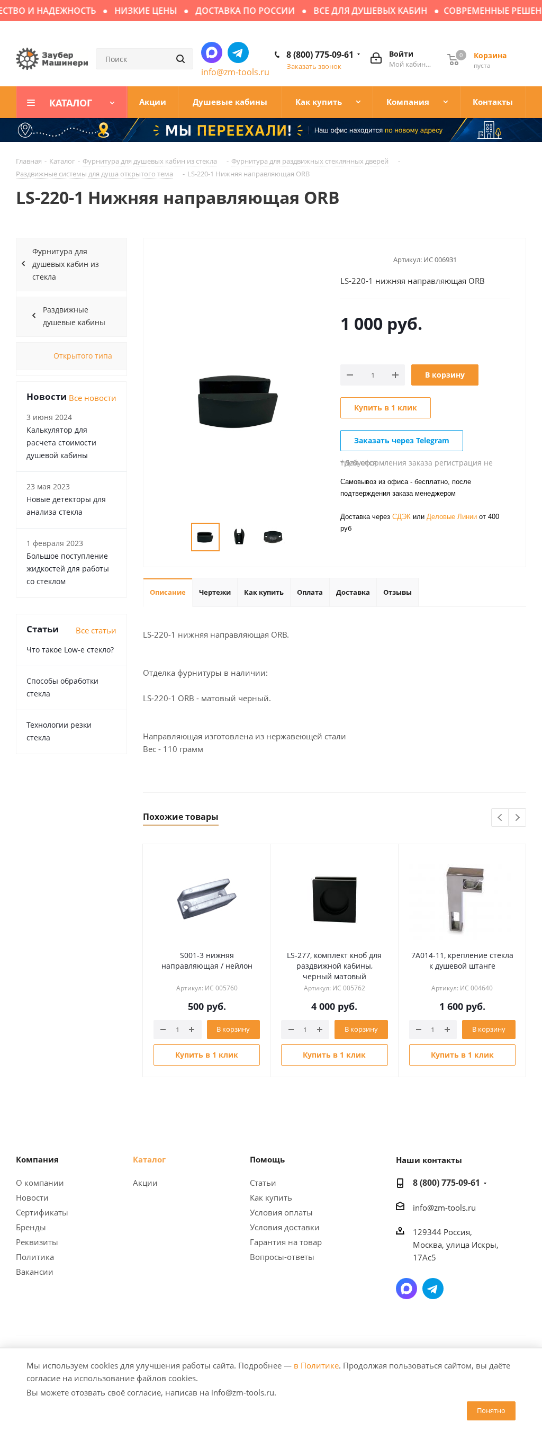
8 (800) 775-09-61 (320, 54)
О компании (40, 1182)
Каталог (149, 1159)
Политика (35, 1256)
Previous (500, 818)
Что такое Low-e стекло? (70, 650)
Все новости (92, 397)
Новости (32, 1197)
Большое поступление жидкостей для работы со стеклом (67, 568)
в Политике (316, 1365)
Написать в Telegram (238, 52)
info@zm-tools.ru (235, 72)
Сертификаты (42, 1212)
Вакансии (34, 1271)
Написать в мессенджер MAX (211, 52)
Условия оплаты (281, 1212)
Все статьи (96, 630)
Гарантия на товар (286, 1242)
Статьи (263, 1182)
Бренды (31, 1227)
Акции (145, 1182)
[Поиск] (180, 58)
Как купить (271, 1197)
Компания (37, 1159)
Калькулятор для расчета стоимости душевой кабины (61, 442)
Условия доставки (285, 1227)
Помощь (267, 1159)
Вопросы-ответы (282, 1256)
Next (517, 818)
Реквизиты (37, 1242)
